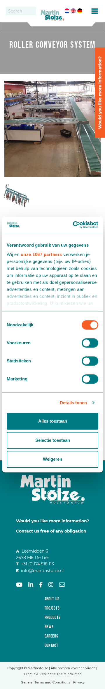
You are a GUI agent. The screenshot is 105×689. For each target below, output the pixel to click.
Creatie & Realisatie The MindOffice (52, 674)
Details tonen (73, 402)
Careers (51, 636)
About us (52, 599)
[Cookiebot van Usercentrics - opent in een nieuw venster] (74, 225)
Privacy (79, 682)
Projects (52, 608)
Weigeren (52, 459)
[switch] (90, 343)
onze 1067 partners (41, 254)
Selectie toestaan (52, 440)
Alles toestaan (52, 421)
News (49, 627)
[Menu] (95, 11)
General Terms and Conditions (46, 682)
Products (53, 617)
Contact (51, 645)
